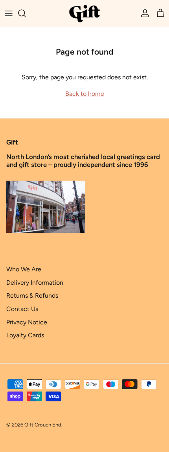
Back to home (84, 93)
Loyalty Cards (25, 335)
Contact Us (22, 309)
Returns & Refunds (32, 295)
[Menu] (8, 13)
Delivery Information (34, 282)
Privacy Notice (26, 322)
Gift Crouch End (42, 425)
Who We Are (23, 269)
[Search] (26, 13)
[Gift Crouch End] (84, 13)
